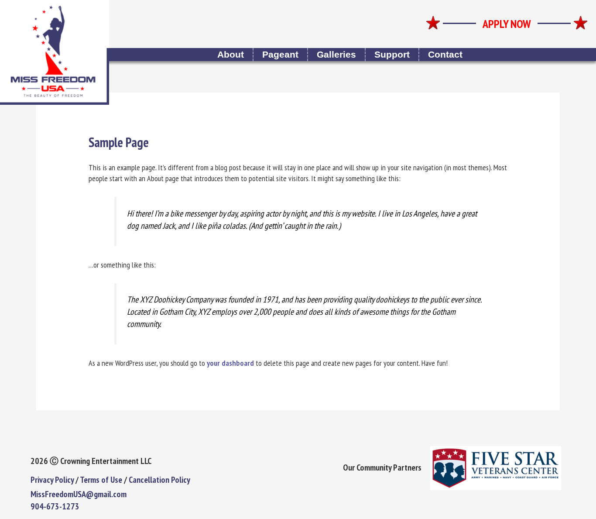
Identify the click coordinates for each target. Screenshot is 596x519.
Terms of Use (101, 479)
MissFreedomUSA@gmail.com (79, 494)
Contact (445, 54)
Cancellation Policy (159, 479)
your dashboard (230, 363)
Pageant (280, 54)
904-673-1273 (55, 506)
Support (392, 54)
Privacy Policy (52, 479)
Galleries (336, 54)
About (230, 54)
